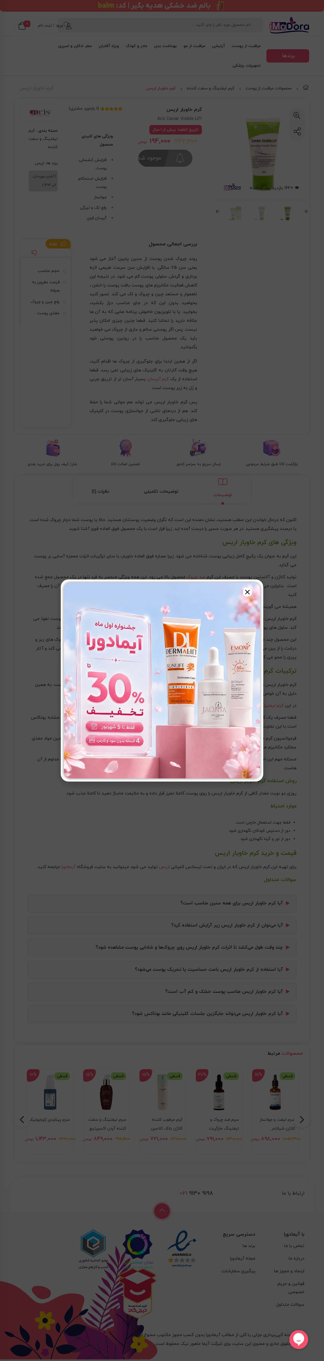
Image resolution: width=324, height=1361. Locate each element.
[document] (162, 680)
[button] (247, 592)
